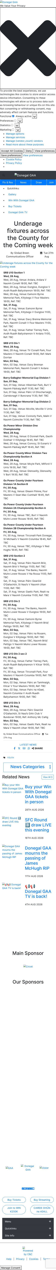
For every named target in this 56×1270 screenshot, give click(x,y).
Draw (39, 182)
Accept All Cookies (12, 150)
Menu (8, 1221)
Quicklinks (10, 1228)
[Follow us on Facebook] (27, 1188)
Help (9, 1258)
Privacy (20, 1258)
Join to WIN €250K (14, 1209)
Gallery (12, 194)
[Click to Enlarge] (28, 264)
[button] (28, 48)
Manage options (15, 133)
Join (51, 182)
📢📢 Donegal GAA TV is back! (38, 891)
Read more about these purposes (25, 144)
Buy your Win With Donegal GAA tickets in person (38, 794)
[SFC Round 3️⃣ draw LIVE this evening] (13, 821)
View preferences (45, 150)
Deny (29, 150)
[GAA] (9, 1167)
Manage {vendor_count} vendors (24, 140)
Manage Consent (10, 1267)
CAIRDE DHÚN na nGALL (42, 1209)
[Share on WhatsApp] (29, 748)
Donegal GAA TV (17, 212)
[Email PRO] (25, 1188)
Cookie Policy (14, 159)
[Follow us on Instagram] (31, 1188)
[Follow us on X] (29, 1188)
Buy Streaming (42, 1199)
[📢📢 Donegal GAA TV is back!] (13, 886)
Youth (10, 758)
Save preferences (11, 155)
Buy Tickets (15, 206)
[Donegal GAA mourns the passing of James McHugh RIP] (13, 851)
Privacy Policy (14, 162)
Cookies (33, 1258)
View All (47, 777)
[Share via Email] (24, 748)
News (23, 182)
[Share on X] (19, 748)
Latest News (28, 744)
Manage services (15, 137)
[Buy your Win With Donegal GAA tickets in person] (13, 788)
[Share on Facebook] (15, 748)
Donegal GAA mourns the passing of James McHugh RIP (38, 858)
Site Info (9, 1235)
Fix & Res (8, 182)
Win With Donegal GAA (21, 200)
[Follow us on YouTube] (33, 1188)
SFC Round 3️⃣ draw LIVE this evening (38, 824)
